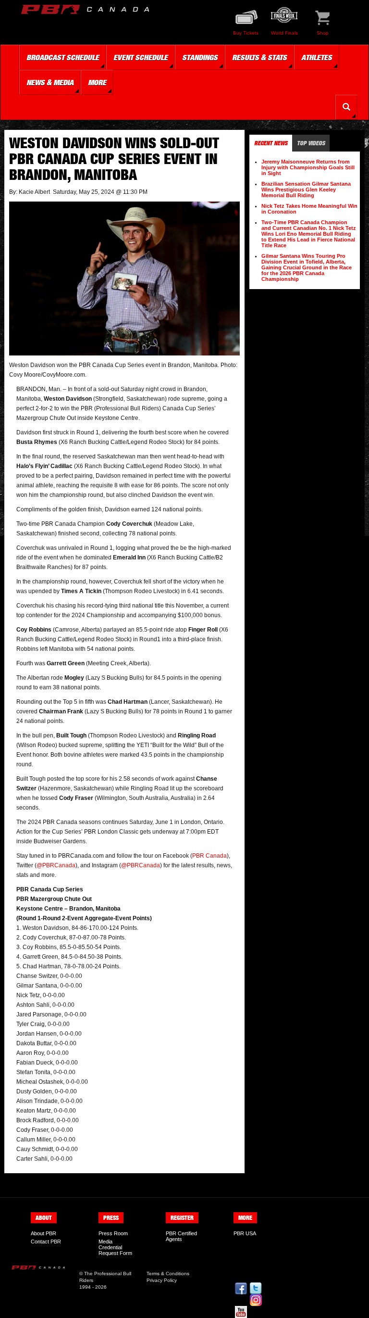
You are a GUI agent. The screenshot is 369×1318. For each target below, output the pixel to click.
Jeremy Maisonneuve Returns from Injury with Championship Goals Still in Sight (308, 167)
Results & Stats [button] (259, 57)
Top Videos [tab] (311, 143)
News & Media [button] (50, 82)
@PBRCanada (56, 865)
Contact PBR (46, 1241)
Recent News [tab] (270, 143)
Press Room (113, 1233)
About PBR (43, 1233)
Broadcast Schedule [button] (62, 57)
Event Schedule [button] (140, 57)
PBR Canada (209, 855)
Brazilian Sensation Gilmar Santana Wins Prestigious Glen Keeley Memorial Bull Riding (306, 189)
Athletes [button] (316, 57)
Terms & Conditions (168, 1273)
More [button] (97, 82)
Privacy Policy (162, 1280)
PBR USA (245, 1233)
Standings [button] (200, 57)
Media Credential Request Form (115, 1247)
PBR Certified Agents (181, 1236)
